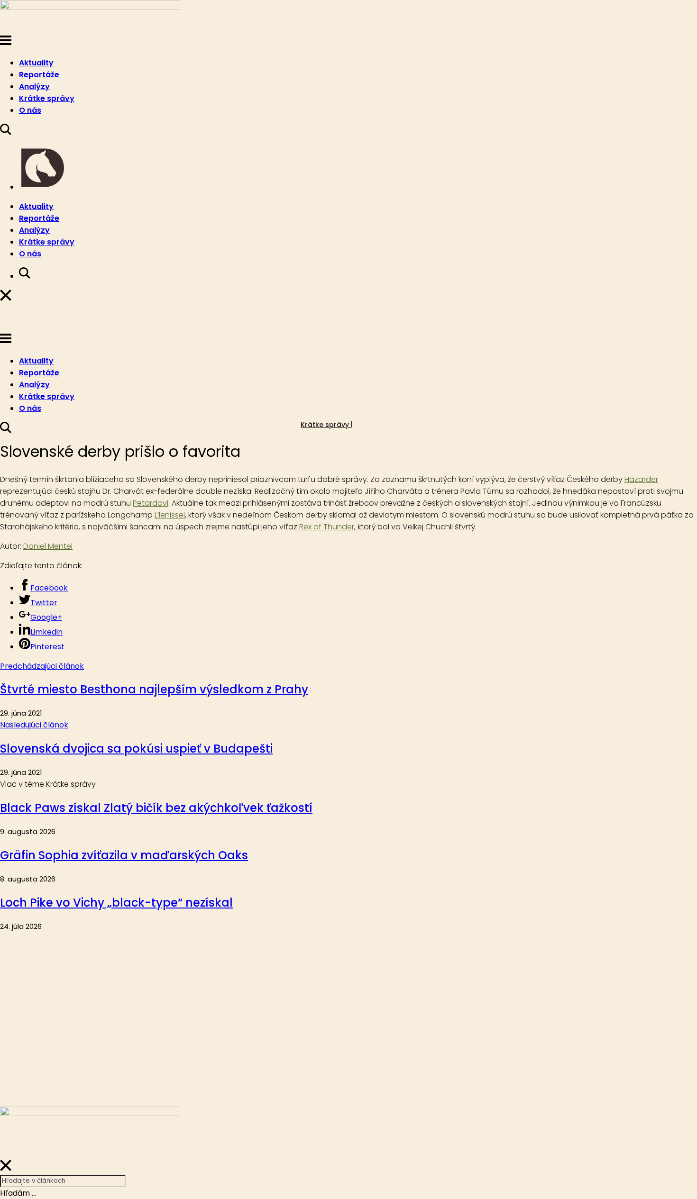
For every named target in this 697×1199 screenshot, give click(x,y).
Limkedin (46, 632)
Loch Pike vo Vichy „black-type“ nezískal (116, 902)
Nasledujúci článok (34, 724)
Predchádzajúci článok (42, 666)
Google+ (46, 617)
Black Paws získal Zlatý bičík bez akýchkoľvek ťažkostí (156, 808)
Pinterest (47, 646)
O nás (30, 110)
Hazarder (641, 479)
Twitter (43, 602)
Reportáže (39, 74)
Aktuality (36, 62)
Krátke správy (46, 98)
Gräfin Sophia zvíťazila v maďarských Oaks (124, 855)
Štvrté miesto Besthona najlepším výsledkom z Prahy (154, 689)
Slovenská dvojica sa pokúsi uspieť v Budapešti (136, 748)
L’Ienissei (170, 514)
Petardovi (150, 503)
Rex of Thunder (326, 526)
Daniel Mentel (48, 546)
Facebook (49, 587)
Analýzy (34, 86)
